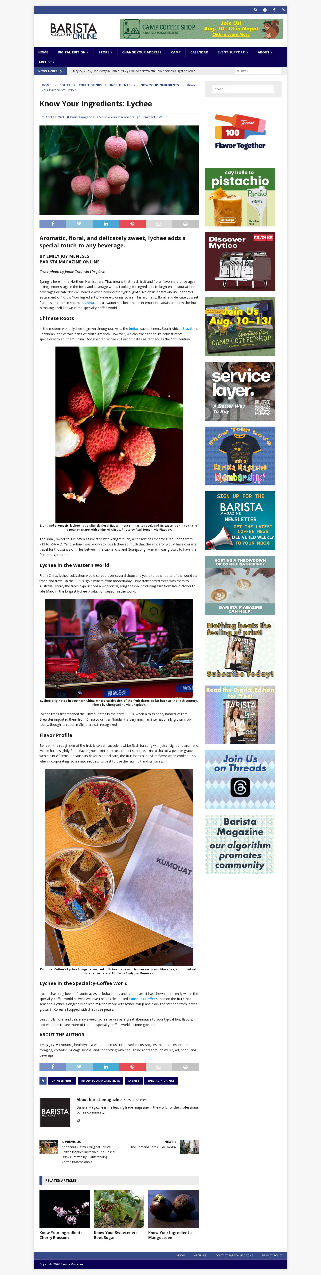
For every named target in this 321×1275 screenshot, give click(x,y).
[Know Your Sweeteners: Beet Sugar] (119, 1209)
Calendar (199, 52)
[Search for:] (258, 71)
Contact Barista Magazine (234, 1255)
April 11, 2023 (55, 117)
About (264, 52)
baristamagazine (82, 117)
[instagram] (265, 10)
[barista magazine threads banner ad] (240, 806)
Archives (46, 62)
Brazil (187, 328)
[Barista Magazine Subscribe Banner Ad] (240, 677)
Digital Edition (72, 52)
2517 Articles (137, 1099)
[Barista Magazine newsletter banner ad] (240, 547)
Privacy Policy (272, 1255)
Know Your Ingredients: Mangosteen (170, 1235)
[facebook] (274, 10)
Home (43, 52)
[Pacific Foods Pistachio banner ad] (240, 224)
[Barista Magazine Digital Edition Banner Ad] (240, 741)
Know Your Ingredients (118, 117)
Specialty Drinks (161, 1081)
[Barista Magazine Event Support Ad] (240, 612)
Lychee (133, 1081)
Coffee (64, 85)
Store (103, 52)
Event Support (231, 52)
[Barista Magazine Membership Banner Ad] (240, 482)
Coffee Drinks (90, 85)
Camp (176, 52)
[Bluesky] (256, 10)
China (89, 302)
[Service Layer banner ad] (240, 418)
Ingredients (120, 85)
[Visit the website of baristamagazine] (78, 1120)
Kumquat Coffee (142, 999)
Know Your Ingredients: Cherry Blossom (61, 1235)
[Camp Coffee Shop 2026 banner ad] (201, 36)
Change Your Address (141, 52)
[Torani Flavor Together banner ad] (240, 159)
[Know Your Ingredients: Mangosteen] (173, 1209)
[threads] (283, 10)
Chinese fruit (62, 1081)
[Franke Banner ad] (240, 288)
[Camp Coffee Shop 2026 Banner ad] (240, 353)
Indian (134, 328)
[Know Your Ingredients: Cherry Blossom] (64, 1209)
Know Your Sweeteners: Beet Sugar (116, 1235)
